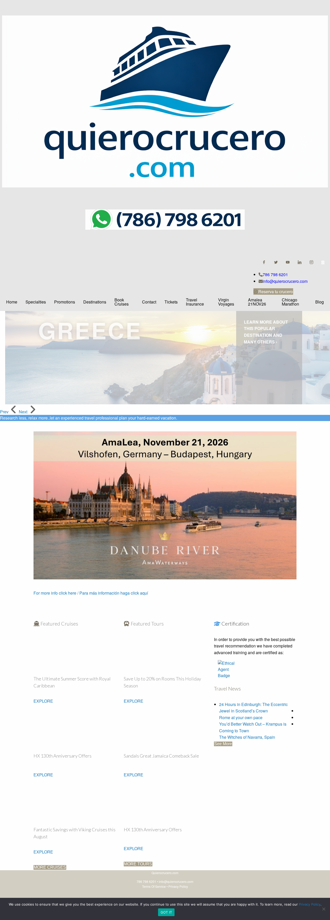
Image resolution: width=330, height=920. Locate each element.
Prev (4, 412)
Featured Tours (147, 623)
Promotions (64, 302)
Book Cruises (121, 302)
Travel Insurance (195, 302)
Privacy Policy (178, 886)
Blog (319, 302)
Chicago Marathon (290, 302)
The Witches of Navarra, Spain (247, 737)
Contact (149, 302)
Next (23, 412)
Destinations (94, 302)
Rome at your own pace (240, 717)
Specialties (36, 302)
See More (223, 744)
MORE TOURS (138, 864)
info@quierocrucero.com (285, 281)
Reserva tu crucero (275, 291)
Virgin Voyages (226, 302)
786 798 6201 (275, 274)
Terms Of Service (154, 886)
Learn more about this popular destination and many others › (266, 332)
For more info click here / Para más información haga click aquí (91, 593)
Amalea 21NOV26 (257, 302)
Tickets (171, 302)
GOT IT (166, 912)
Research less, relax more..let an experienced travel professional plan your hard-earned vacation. (88, 418)
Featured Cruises (58, 623)
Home (11, 302)
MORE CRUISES (50, 867)
